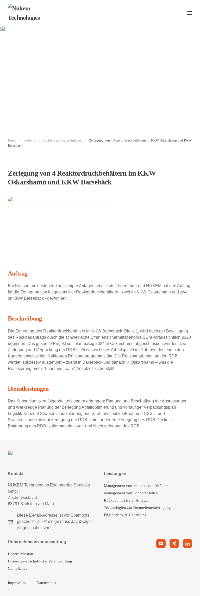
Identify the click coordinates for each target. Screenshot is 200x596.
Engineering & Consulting (125, 515)
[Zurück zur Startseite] (34, 13)
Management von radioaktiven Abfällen (136, 486)
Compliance (17, 568)
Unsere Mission (20, 554)
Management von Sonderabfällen (131, 493)
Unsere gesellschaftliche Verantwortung (40, 561)
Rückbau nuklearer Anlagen (126, 500)
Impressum (17, 583)
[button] (189, 13)
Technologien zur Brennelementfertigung (137, 507)
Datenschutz (46, 583)
